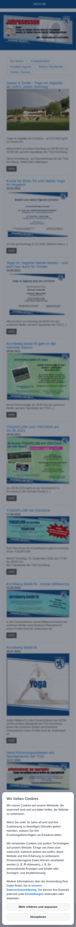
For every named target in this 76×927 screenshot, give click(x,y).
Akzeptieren (38, 916)
